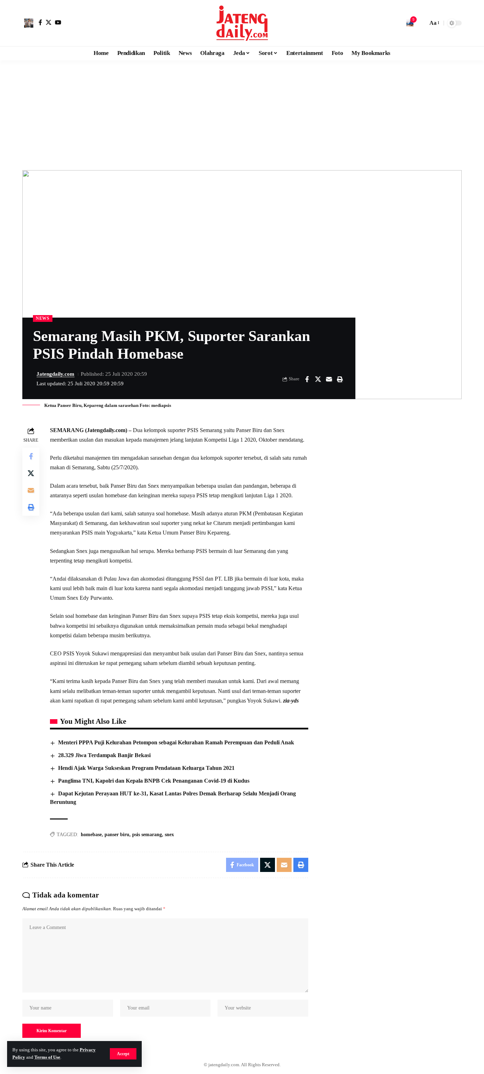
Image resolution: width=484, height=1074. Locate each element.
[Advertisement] (242, 113)
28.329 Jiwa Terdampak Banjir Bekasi (104, 755)
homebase (91, 834)
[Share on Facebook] (307, 379)
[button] (123, 1053)
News (43, 318)
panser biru (117, 834)
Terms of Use (47, 1057)
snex (169, 834)
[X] (48, 22)
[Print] (340, 379)
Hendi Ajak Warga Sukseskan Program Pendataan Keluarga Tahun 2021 (146, 768)
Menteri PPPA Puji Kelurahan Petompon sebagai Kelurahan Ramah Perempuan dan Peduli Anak (176, 742)
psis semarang (147, 834)
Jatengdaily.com (55, 374)
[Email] (329, 379)
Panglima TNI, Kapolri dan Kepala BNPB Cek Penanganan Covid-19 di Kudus (153, 781)
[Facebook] (40, 22)
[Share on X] (318, 379)
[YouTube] (58, 22)
